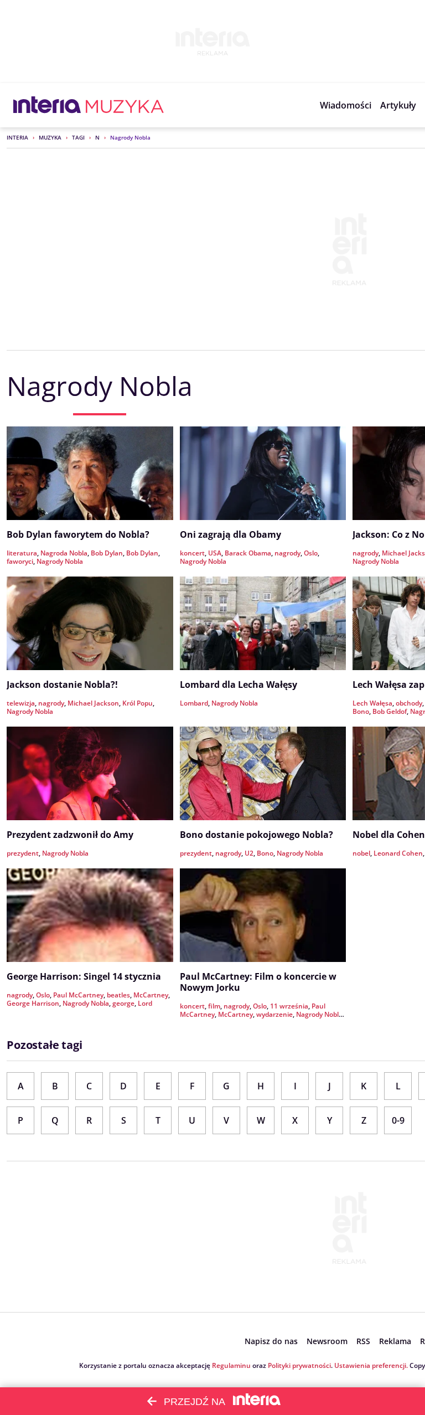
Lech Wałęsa (372, 703)
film (214, 1006)
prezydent (23, 853)
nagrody (287, 553)
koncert (192, 553)
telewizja (21, 703)
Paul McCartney (78, 995)
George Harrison (33, 1003)
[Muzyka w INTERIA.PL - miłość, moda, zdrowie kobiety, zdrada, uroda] (125, 105)
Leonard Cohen (398, 853)
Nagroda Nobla (63, 553)
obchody (409, 703)
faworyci (20, 561)
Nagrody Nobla (60, 561)
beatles (118, 995)
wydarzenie (274, 1014)
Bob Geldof (389, 711)
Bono (361, 711)
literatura (22, 553)
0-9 (398, 1120)
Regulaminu (231, 1365)
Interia (17, 137)
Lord (145, 1003)
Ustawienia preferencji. (371, 1365)
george (123, 1003)
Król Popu (137, 703)
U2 (249, 853)
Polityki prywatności (299, 1365)
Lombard (194, 703)
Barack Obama (248, 553)
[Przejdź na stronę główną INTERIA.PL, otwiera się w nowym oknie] (47, 105)
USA (214, 553)
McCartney (150, 995)
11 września (289, 1006)
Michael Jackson (93, 703)
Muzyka (50, 137)
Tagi (78, 137)
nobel (361, 853)
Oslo (311, 553)
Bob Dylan (107, 553)
